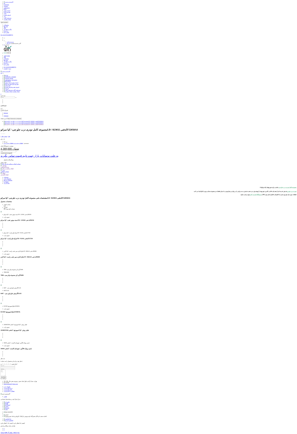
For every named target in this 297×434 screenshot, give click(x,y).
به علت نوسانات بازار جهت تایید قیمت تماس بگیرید (30, 155)
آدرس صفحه (4, 118)
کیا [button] (7, 75)
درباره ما (6, 31)
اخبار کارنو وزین (8, 389)
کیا (4, 3)
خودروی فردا (7, 12)
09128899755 (9, 35)
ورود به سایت (10, 42)
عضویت (6, 68)
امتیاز (15, 364)
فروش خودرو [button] (15, 87)
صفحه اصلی (7, 55)
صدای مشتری (7, 19)
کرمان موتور (7, 10)
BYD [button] (9, 81)
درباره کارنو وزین (8, 388)
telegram (6, 113)
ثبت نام (9, 43)
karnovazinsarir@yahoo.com (11, 384)
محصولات (6, 25)
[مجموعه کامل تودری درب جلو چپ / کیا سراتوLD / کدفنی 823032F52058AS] (23, 121)
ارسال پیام (3, 377)
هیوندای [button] (11, 78)
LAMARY (6, 4)
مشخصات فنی (7, 178)
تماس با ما (6, 32)
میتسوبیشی (7, 7)
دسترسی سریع (4, 22)
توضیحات (6, 177)
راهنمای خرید (7, 386)
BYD (5, 9)
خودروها (6, 26)
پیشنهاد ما (6, 181)
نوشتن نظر (4, 136)
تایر (4, 16)
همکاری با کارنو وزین (9, 391)
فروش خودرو (7, 15)
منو (1, 72)
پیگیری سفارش (8, 29)
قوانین (5, 396)
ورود (10, 68)
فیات (5, 13)
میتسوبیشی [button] (14, 80)
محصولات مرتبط (8, 180)
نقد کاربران (6, 183)
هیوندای (6, 6)
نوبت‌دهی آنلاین (7, 18)
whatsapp (6, 116)
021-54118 (3, 35)
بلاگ (5, 28)
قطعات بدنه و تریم (18, 143)
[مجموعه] (23, 124)
